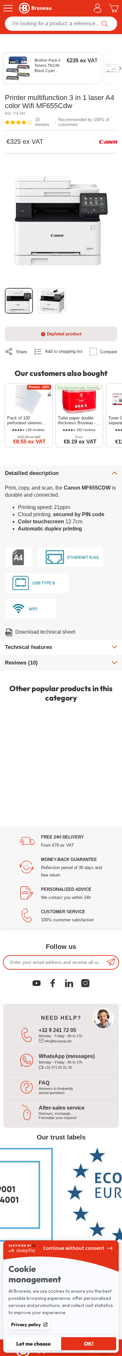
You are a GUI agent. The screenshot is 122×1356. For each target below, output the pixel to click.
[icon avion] (111, 962)
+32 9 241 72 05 (57, 1030)
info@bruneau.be (58, 1041)
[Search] (105, 23)
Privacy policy (26, 1324)
